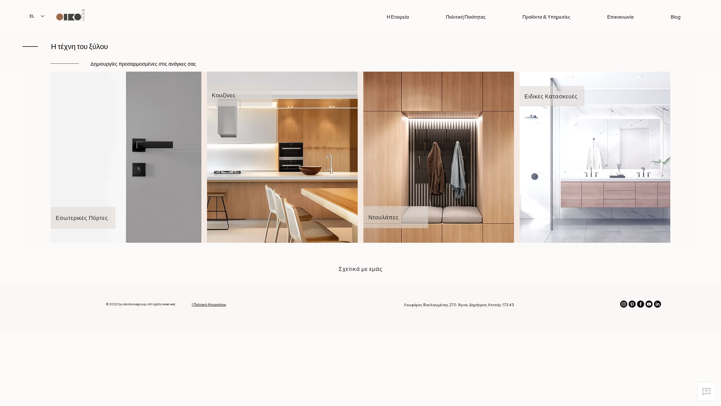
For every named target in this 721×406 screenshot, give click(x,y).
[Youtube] (649, 304)
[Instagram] (623, 304)
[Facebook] (640, 304)
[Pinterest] (632, 304)
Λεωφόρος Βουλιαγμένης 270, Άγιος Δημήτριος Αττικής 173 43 (459, 305)
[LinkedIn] (657, 304)
